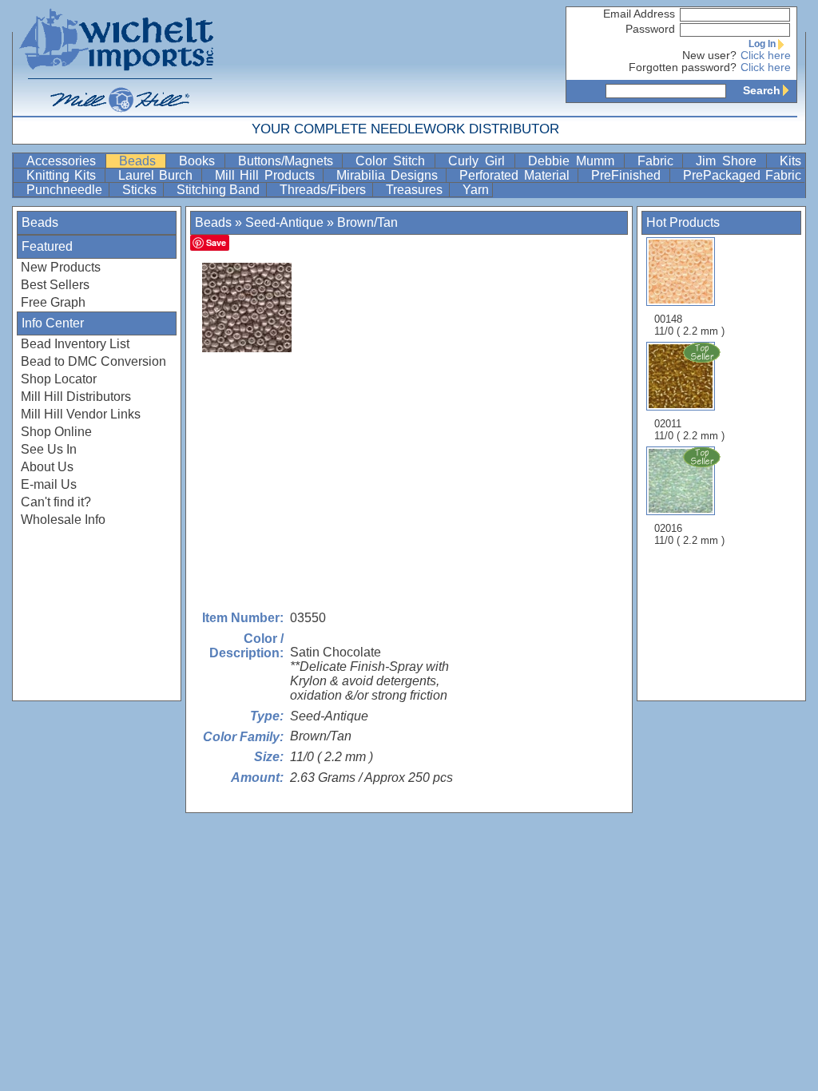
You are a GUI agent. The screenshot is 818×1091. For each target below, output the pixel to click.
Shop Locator (59, 379)
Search (761, 90)
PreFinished (628, 175)
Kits (790, 161)
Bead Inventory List (75, 344)
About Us (47, 467)
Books (200, 161)
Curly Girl (479, 161)
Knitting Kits (63, 175)
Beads (140, 161)
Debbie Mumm (574, 161)
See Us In (49, 449)
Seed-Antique (284, 222)
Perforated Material (516, 175)
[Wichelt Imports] (117, 58)
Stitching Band (220, 189)
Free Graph (53, 302)
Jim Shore (729, 161)
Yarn (476, 189)
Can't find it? (56, 502)
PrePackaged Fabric (742, 175)
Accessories (64, 161)
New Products (61, 267)
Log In (762, 44)
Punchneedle (65, 189)
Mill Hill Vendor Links (81, 414)
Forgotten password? (683, 67)
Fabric (658, 161)
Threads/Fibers (324, 189)
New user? (709, 55)
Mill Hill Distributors (76, 396)
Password (650, 29)
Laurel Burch (158, 175)
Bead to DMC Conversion (93, 361)
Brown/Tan (367, 222)
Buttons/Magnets (289, 161)
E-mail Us (49, 484)
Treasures (416, 189)
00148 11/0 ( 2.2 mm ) (689, 325)
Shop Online (56, 431)
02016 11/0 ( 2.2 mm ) (689, 534)
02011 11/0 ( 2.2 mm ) (689, 430)
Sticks (141, 189)
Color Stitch (393, 161)
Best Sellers (55, 285)
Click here (766, 55)
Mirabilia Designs (389, 175)
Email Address (639, 14)
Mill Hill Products (267, 175)
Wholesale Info (63, 519)
